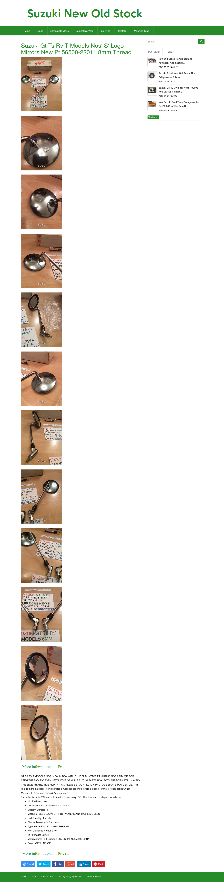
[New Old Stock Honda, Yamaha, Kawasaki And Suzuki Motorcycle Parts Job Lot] (152, 62)
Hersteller (122, 30)
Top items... (153, 117)
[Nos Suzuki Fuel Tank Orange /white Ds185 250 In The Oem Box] (152, 105)
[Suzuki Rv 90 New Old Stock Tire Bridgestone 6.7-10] (152, 76)
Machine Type (141, 30)
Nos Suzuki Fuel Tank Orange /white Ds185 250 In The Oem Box (179, 104)
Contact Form (47, 876)
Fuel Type (105, 30)
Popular (154, 51)
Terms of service (94, 876)
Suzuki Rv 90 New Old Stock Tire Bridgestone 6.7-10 (177, 75)
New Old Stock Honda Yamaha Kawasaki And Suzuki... (175, 60)
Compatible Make (59, 30)
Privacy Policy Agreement (70, 876)
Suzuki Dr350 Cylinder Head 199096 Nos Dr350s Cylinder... (178, 89)
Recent (171, 51)
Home (26, 30)
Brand (40, 30)
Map (34, 876)
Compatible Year (84, 30)
